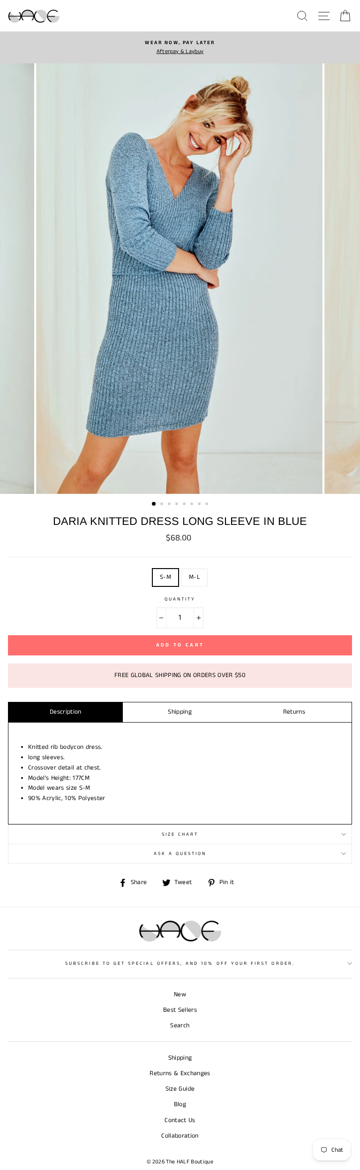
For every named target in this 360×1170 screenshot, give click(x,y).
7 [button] (200, 504)
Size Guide (180, 1089)
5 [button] (185, 504)
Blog (180, 1104)
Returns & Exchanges (180, 1073)
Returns (294, 712)
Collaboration (179, 1136)
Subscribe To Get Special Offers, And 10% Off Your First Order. (180, 963)
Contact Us (180, 1120)
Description (66, 712)
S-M (165, 577)
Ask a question (180, 853)
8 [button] (207, 504)
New (180, 994)
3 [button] (170, 504)
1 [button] (154, 504)
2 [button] (162, 504)
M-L (194, 577)
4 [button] (177, 504)
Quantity (180, 599)
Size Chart (180, 834)
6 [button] (192, 504)
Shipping (180, 712)
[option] (180, 47)
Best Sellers (180, 1010)
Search (179, 1025)
